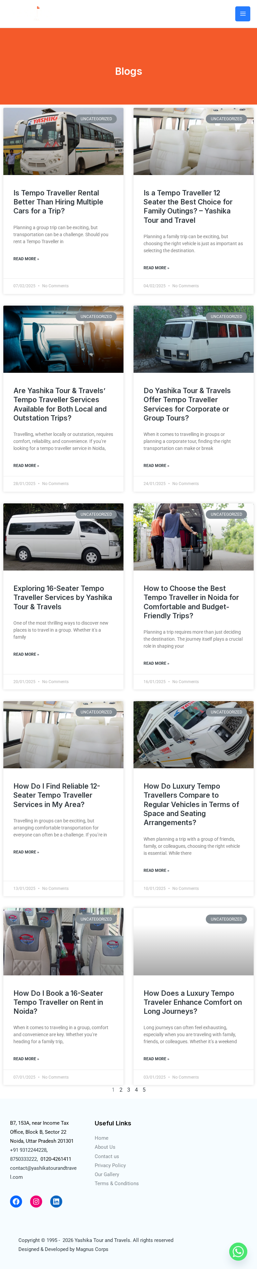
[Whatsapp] (238, 1252)
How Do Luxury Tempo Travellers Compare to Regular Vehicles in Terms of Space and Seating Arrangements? (191, 804)
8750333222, (24, 1159)
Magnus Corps (92, 1249)
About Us (105, 1147)
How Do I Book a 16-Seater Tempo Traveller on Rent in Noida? (58, 1002)
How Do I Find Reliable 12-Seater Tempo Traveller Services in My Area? (56, 795)
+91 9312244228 (28, 1150)
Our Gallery (107, 1174)
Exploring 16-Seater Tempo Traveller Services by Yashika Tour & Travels (62, 597)
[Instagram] (36, 1202)
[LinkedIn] (56, 1202)
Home (101, 1138)
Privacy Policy (110, 1165)
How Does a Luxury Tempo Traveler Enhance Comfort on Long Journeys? (193, 1002)
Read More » (26, 259)
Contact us (107, 1156)
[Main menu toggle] (242, 13)
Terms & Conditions (117, 1183)
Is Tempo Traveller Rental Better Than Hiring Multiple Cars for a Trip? (58, 202)
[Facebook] (16, 1202)
